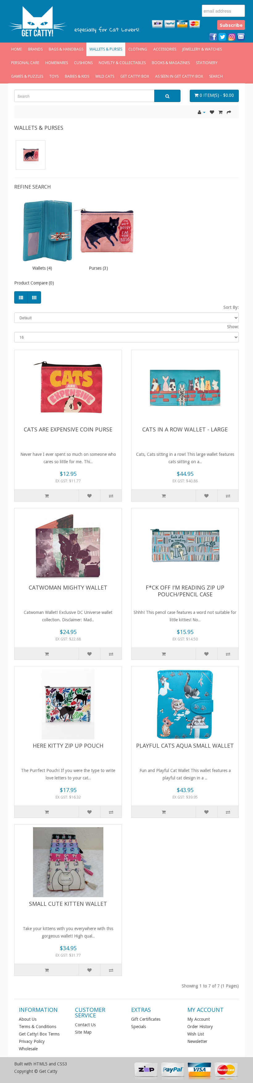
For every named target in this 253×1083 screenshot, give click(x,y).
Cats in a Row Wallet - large (185, 429)
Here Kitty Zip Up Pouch (68, 745)
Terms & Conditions (37, 1026)
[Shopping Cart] (220, 112)
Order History (200, 1026)
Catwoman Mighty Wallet (68, 587)
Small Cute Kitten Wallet (68, 903)
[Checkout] (229, 112)
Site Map (83, 1032)
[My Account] (201, 112)
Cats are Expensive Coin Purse (68, 429)
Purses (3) (98, 268)
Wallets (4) (42, 268)
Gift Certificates (145, 1019)
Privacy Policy (32, 1041)
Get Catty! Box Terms (39, 1034)
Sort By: (231, 307)
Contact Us (85, 1024)
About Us (27, 1019)
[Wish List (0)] (212, 112)
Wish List (195, 1034)
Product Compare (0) (34, 282)
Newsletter (197, 1041)
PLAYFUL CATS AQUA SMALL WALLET (185, 745)
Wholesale (28, 1048)
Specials (138, 1026)
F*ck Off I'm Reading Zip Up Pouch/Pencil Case (185, 591)
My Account (198, 1019)
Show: (233, 326)
